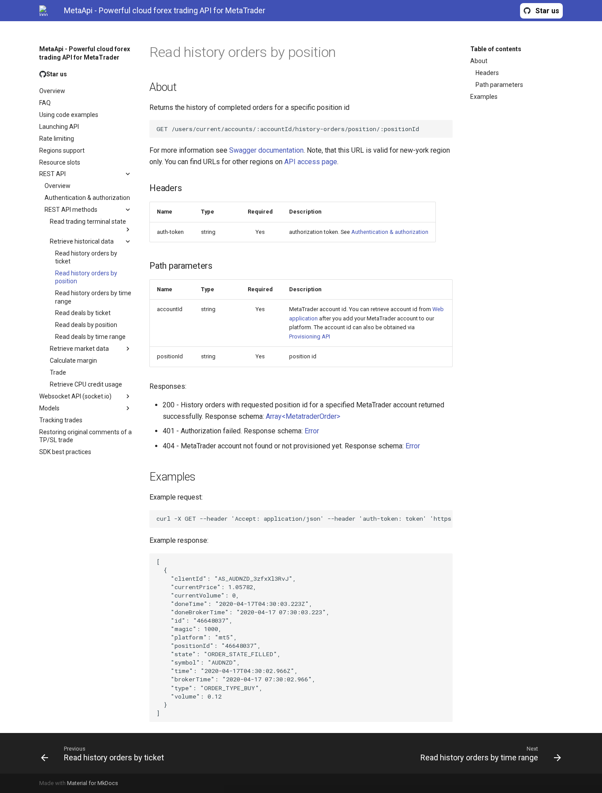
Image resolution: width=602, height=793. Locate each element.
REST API (52, 173)
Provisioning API (309, 336)
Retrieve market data (79, 348)
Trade (58, 372)
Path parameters (499, 84)
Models (49, 408)
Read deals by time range (90, 336)
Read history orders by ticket (86, 257)
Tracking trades (60, 420)
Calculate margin (73, 360)
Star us (547, 11)
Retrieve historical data (82, 241)
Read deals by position (86, 324)
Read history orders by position (86, 277)
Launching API (59, 126)
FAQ (45, 102)
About (478, 60)
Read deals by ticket (83, 312)
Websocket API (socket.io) (75, 396)
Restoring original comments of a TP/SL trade (85, 435)
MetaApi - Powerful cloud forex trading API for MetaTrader (84, 52)
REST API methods (71, 209)
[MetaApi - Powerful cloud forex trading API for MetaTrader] (44, 10)
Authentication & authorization (87, 197)
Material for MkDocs (92, 783)
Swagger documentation (266, 150)
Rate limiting (56, 138)
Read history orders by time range (93, 296)
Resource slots (59, 161)
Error (312, 431)
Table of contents (495, 49)
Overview (52, 90)
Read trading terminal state (88, 221)
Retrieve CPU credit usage (86, 384)
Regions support (62, 150)
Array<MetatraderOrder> (303, 416)
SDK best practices (65, 451)
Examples (484, 96)
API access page (310, 162)
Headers (487, 72)
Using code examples (68, 114)
